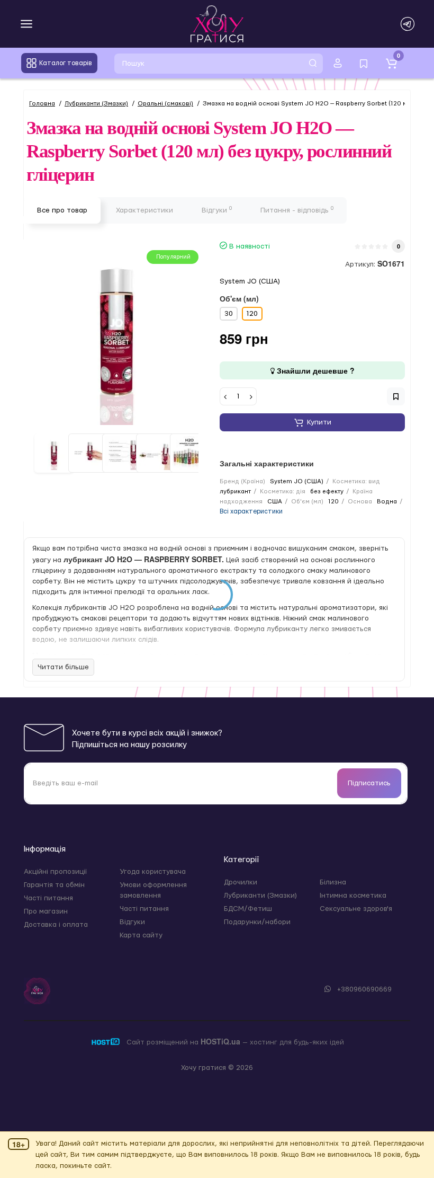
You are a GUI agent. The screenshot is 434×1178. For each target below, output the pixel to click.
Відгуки (217, 210)
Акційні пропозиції (55, 871)
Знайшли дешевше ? (315, 370)
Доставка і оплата (56, 924)
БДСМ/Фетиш (248, 909)
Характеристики (144, 210)
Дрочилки (240, 882)
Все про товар (62, 210)
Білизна (333, 882)
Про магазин (46, 911)
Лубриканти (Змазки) (260, 895)
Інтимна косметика (353, 895)
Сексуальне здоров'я (356, 909)
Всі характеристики (251, 511)
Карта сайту (141, 935)
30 (228, 313)
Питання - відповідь (296, 210)
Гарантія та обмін (54, 885)
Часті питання (48, 898)
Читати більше (63, 667)
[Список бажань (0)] (363, 63)
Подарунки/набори (257, 922)
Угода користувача (153, 871)
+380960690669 (363, 989)
